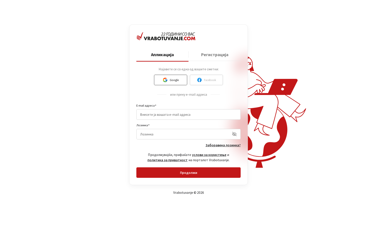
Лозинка (142, 125)
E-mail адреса (145, 105)
